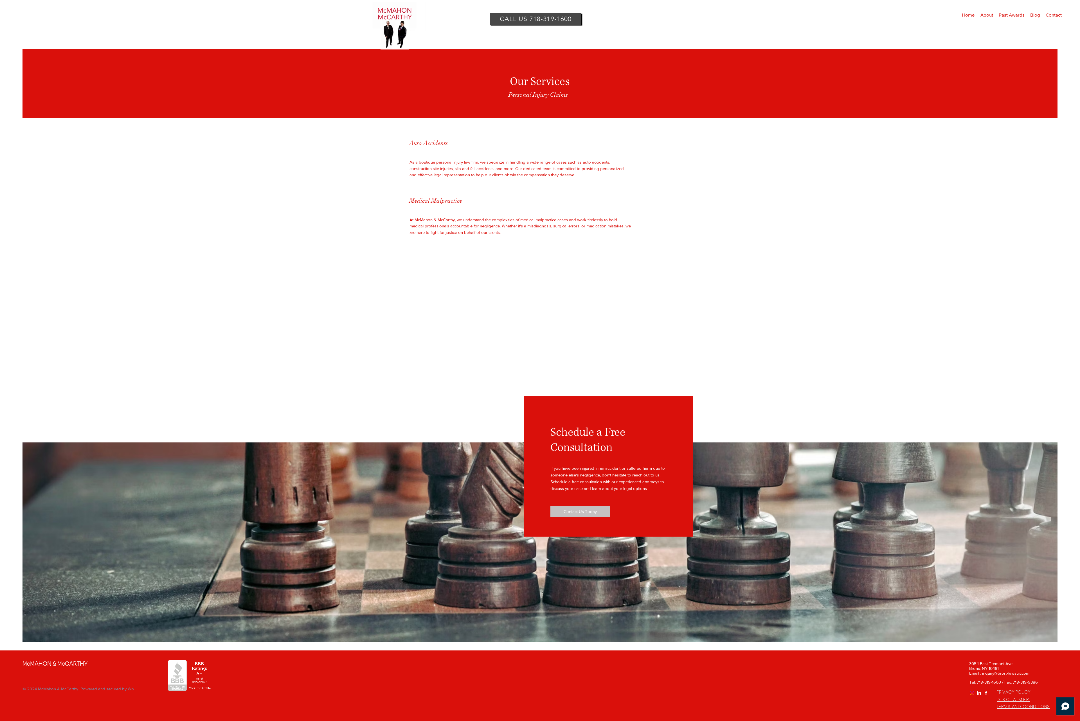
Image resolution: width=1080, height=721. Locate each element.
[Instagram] (972, 693)
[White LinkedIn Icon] (979, 693)
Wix (131, 688)
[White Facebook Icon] (986, 693)
